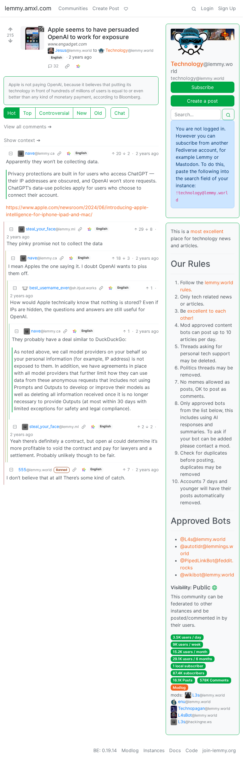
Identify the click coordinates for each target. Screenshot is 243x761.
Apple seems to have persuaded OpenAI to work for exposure (93, 33)
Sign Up (227, 8)
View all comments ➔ (28, 127)
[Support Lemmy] (126, 8)
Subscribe (202, 87)
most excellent (207, 231)
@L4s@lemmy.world (203, 539)
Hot (11, 113)
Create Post (105, 8)
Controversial (54, 113)
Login (207, 8)
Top (27, 113)
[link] (67, 66)
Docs (175, 750)
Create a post (202, 101)
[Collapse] (10, 153)
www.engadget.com (67, 43)
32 (55, 65)
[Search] (194, 8)
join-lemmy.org (219, 750)
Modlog (179, 687)
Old (98, 113)
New (82, 113)
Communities (73, 8)
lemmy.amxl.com (28, 8)
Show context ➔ (22, 140)
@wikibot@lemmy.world (207, 575)
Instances (153, 750)
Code (192, 750)
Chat (119, 113)
